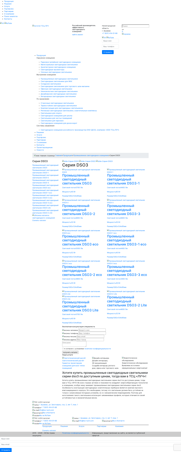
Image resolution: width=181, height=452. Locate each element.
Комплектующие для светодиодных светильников (62, 108)
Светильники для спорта (51, 113)
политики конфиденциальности (98, 349)
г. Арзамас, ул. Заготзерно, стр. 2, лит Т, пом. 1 (58, 405)
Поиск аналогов (10, 16)
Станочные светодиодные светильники (57, 103)
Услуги (7, 6)
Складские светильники (51, 84)
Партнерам (8, 11)
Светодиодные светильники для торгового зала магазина (65, 86)
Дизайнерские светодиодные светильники (59, 94)
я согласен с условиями (87, 349)
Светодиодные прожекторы (52, 70)
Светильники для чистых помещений (56, 118)
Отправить (107, 52)
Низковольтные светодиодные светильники (59, 91)
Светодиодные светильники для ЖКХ (56, 81)
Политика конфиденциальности (75, 433)
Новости (40, 150)
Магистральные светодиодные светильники (59, 65)
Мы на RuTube (45, 415)
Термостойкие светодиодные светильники (59, 106)
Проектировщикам (44, 147)
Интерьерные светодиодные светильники (58, 96)
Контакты (8, 19)
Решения (7, 4)
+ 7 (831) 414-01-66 (49, 407)
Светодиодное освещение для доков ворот (59, 123)
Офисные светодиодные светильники (56, 89)
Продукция (9, 1)
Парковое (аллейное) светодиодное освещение (61, 62)
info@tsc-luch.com (46, 410)
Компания (119, 426)
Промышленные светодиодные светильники (59, 79)
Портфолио (9, 9)
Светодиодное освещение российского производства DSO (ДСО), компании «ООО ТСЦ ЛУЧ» (80, 130)
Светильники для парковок (52, 121)
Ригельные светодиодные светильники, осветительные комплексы (69, 111)
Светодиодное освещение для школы (56, 116)
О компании (9, 14)
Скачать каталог (39, 220)
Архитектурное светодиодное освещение (58, 67)
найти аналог (77, 34)
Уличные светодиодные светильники (56, 72)
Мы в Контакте (49, 413)
